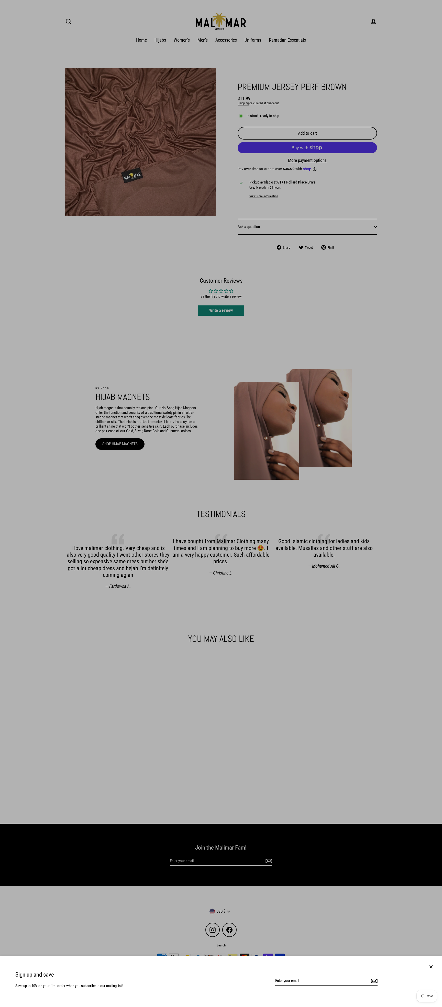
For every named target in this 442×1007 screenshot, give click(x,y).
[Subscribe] (373, 981)
